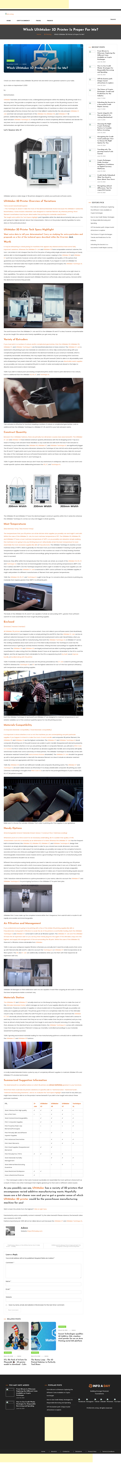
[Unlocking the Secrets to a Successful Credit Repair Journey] (92, 105)
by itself (64, 654)
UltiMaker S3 (41, 114)
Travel (38, 21)
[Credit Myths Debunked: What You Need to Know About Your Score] (92, 177)
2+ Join (60, 662)
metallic (49, 737)
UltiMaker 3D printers (13, 631)
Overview (64, 237)
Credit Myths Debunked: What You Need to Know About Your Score (106, 177)
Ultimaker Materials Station (16, 1005)
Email (8, 1289)
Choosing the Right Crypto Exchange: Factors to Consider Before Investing (104, 127)
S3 (31, 375)
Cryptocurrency (23, 21)
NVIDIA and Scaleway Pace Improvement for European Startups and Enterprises (66, 1245)
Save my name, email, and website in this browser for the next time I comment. (37, 1305)
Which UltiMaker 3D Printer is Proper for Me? (37, 68)
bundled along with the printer (21, 657)
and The (73, 934)
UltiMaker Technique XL (22, 120)
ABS (36, 545)
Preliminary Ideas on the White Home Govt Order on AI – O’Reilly (23, 1245)
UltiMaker (7, 100)
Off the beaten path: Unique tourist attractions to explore (105, 81)
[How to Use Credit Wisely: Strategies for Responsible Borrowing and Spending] (92, 68)
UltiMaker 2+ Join (34, 249)
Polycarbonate (44, 545)
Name (8, 1281)
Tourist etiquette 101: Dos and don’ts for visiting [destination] (104, 115)
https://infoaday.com (34, 1231)
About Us (54, 1451)
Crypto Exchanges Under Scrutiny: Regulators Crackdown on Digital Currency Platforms (105, 164)
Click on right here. (40, 1209)
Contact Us (66, 1451)
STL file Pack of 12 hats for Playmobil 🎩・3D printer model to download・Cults (15, 1362)
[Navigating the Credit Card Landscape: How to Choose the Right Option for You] (92, 139)
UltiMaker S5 (50, 114)
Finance (50, 21)
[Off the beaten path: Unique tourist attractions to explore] (92, 81)
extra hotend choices (36, 754)
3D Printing (11, 60)
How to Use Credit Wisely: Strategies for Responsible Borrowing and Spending (105, 69)
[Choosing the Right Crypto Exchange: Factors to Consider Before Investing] (92, 126)
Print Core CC (36, 771)
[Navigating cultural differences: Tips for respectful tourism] (92, 188)
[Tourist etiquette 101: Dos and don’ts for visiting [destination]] (92, 115)
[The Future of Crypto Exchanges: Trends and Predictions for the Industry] (92, 92)
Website (9, 1297)
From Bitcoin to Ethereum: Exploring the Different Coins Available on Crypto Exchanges (106, 55)
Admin (24, 64)
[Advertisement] (34, 4)
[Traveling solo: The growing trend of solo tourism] (92, 152)
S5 (33, 375)
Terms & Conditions (108, 1451)
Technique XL (44, 375)
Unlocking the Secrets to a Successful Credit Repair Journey (106, 104)
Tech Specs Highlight (30, 217)
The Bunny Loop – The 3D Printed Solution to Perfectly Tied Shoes (43, 1362)
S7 (35, 375)
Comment (10, 1263)
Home (9, 21)
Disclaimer (78, 1451)
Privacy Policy (92, 1451)
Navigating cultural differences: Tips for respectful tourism (104, 188)
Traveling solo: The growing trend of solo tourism (105, 151)
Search (113, 19)
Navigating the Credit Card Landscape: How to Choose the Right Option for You (105, 140)
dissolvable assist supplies (73, 361)
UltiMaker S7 (63, 114)
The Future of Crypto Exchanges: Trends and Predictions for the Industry (105, 93)
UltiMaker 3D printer (16, 1199)
